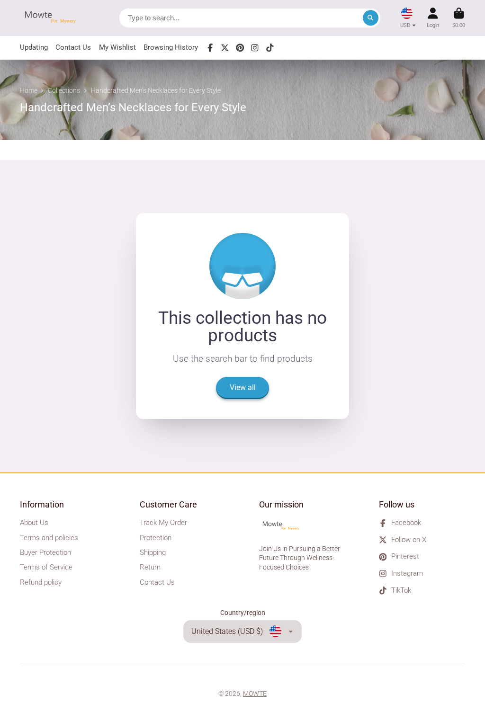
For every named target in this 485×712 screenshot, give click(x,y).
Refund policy (41, 582)
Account (433, 18)
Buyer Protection (45, 552)
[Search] (371, 18)
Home (28, 90)
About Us (34, 522)
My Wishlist (117, 47)
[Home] (53, 18)
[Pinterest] (240, 48)
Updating (34, 47)
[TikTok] (270, 48)
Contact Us (73, 47)
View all (243, 387)
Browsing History (171, 47)
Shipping (153, 552)
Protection (155, 538)
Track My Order (163, 522)
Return (150, 567)
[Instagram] (255, 48)
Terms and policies (49, 538)
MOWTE (255, 693)
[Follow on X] (225, 48)
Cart (458, 18)
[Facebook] (210, 48)
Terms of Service (46, 567)
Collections (64, 90)
